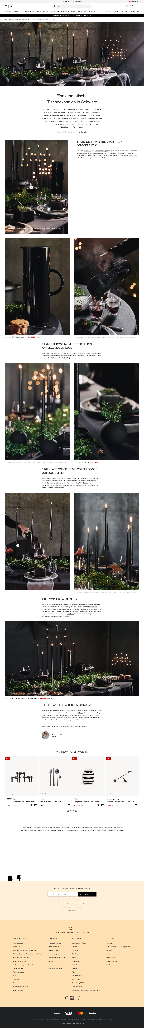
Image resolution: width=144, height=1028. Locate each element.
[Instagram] (72, 998)
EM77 (62, 353)
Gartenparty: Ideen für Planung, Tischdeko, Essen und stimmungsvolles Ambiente (49, 830)
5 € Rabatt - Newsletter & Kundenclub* (73, 2)
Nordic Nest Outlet (112, 961)
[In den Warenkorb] (35, 805)
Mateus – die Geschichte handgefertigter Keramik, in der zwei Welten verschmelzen (93, 827)
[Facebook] (65, 998)
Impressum (16, 947)
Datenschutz (17, 979)
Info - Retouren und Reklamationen (24, 950)
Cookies (16, 983)
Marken (117, 11)
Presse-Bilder (110, 957)
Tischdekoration (24, 19)
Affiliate (108, 954)
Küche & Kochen (42, 11)
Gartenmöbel (52, 965)
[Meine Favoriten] (131, 6)
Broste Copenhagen (101, 151)
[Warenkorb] (136, 6)
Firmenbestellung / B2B (20, 986)
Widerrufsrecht (18, 990)
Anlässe (74, 968)
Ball (61, 480)
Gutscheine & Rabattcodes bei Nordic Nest (86, 990)
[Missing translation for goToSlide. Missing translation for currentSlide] (68, 811)
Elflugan (80, 713)
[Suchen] (55, 6)
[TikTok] (78, 998)
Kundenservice (18, 943)
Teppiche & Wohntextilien (56, 957)
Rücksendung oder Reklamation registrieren (27, 954)
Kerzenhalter (92, 607)
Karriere (109, 950)
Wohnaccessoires (28, 11)
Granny (69, 609)
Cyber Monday (77, 986)
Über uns (109, 943)
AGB (14, 975)
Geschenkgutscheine (55, 968)
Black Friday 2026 (78, 983)
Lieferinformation (18, 968)
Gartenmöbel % (89, 11)
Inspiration (135, 11)
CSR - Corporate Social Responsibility (118, 947)
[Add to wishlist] (31, 805)
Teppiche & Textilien (68, 11)
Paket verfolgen (18, 972)
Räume (74, 972)
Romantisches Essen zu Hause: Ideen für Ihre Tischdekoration (101, 830)
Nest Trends (76, 979)
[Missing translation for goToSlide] (70, 811)
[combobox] (134, 1)
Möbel (79, 11)
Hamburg (109, 965)
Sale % (74, 957)
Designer (75, 950)
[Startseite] (9, 6)
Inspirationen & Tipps (11, 19)
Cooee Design (70, 480)
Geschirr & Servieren (12, 11)
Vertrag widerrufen (72, 910)
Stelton (118, 337)
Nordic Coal (87, 151)
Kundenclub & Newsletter (21, 957)
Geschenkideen (77, 975)
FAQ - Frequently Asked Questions (24, 965)
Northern (77, 609)
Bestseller (75, 965)
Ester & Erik (70, 614)
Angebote (125, 11)
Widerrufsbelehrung (19, 961)
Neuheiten (108, 11)
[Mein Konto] (127, 6)
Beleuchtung (54, 11)
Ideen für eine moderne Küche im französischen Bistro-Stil (42, 827)
